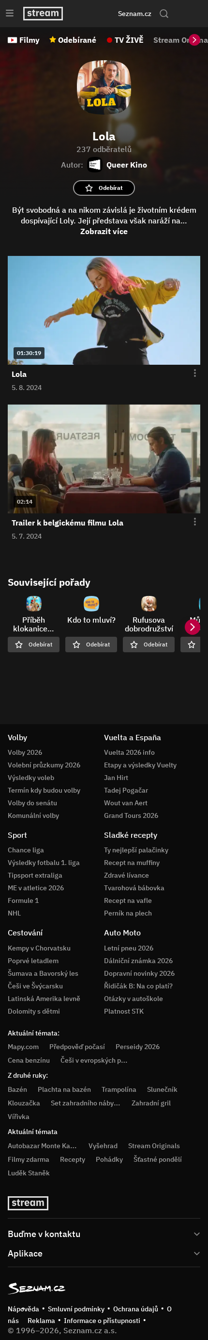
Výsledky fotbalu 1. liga (44, 862)
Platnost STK (124, 1011)
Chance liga (26, 850)
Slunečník (162, 1089)
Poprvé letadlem (33, 960)
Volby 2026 (25, 752)
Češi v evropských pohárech (103, 1060)
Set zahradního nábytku (87, 1103)
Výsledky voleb (31, 777)
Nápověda (23, 1309)
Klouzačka (24, 1103)
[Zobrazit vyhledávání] (164, 13)
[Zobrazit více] (104, 1233)
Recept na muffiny (132, 862)
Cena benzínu (29, 1060)
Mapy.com (23, 1046)
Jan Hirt (116, 777)
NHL (14, 913)
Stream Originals (154, 1145)
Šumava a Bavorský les (43, 973)
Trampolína (119, 1089)
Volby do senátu (32, 802)
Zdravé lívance (126, 875)
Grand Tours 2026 (131, 815)
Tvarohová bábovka (134, 887)
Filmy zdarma (28, 1159)
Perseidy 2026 (138, 1046)
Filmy (29, 40)
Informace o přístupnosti (102, 1320)
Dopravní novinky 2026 (139, 973)
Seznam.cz (134, 13)
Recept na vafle (128, 900)
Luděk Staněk (29, 1173)
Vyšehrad (103, 1145)
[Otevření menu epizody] (189, 373)
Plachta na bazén (64, 1089)
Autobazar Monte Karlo (43, 1145)
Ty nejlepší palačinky (136, 850)
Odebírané (77, 40)
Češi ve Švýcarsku (35, 986)
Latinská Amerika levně (44, 998)
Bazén (17, 1089)
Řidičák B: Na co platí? (138, 986)
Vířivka (19, 1116)
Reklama (41, 1320)
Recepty (72, 1159)
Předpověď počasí (77, 1046)
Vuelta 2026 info (129, 752)
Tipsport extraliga (35, 875)
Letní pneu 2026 (128, 948)
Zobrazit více (104, 231)
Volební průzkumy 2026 (44, 765)
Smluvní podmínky (76, 1309)
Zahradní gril (151, 1103)
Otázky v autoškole (133, 998)
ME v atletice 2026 (36, 887)
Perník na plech (128, 913)
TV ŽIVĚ (129, 40)
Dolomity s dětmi (34, 1011)
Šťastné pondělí (158, 1159)
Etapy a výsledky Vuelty (140, 765)
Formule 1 (23, 900)
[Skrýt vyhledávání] (92, 13)
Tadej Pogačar (126, 790)
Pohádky (109, 1159)
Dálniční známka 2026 (138, 960)
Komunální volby (33, 815)
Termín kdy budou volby (44, 790)
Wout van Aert (126, 802)
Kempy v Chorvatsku (39, 948)
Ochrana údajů (135, 1309)
